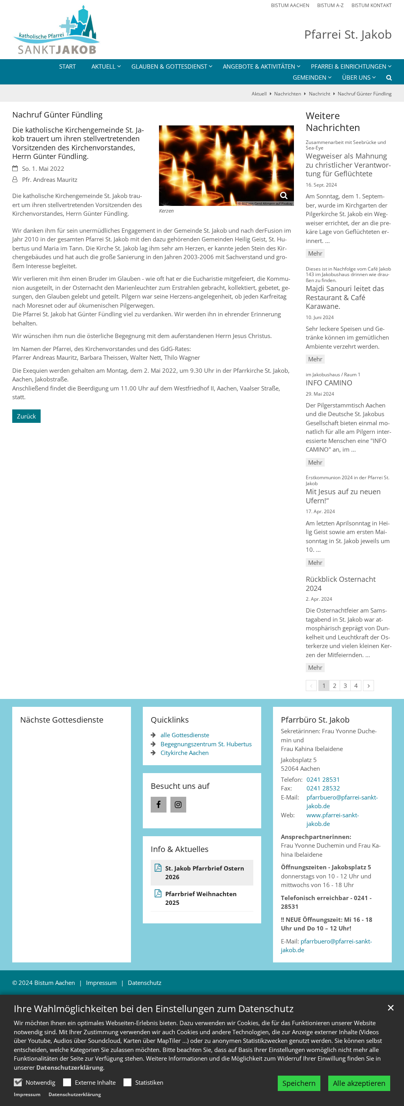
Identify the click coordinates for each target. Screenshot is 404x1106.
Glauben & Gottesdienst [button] (169, 66)
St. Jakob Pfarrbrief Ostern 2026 (204, 872)
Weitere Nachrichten (333, 121)
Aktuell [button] (104, 66)
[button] (384, 78)
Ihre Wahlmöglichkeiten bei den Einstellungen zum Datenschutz (154, 1008)
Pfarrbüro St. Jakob (315, 720)
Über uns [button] (356, 77)
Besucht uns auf (180, 786)
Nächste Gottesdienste (61, 720)
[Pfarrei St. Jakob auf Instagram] (178, 805)
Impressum (27, 1094)
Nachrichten (287, 93)
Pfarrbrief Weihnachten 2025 (201, 898)
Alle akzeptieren (359, 1083)
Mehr (315, 253)
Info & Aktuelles (180, 849)
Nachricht (319, 93)
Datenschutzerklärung (69, 1067)
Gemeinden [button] (309, 77)
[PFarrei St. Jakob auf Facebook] (158, 805)
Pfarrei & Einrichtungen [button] (348, 66)
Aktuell (259, 93)
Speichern (299, 1083)
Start (67, 66)
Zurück (26, 416)
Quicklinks (170, 720)
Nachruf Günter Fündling (365, 93)
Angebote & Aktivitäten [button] (259, 66)
